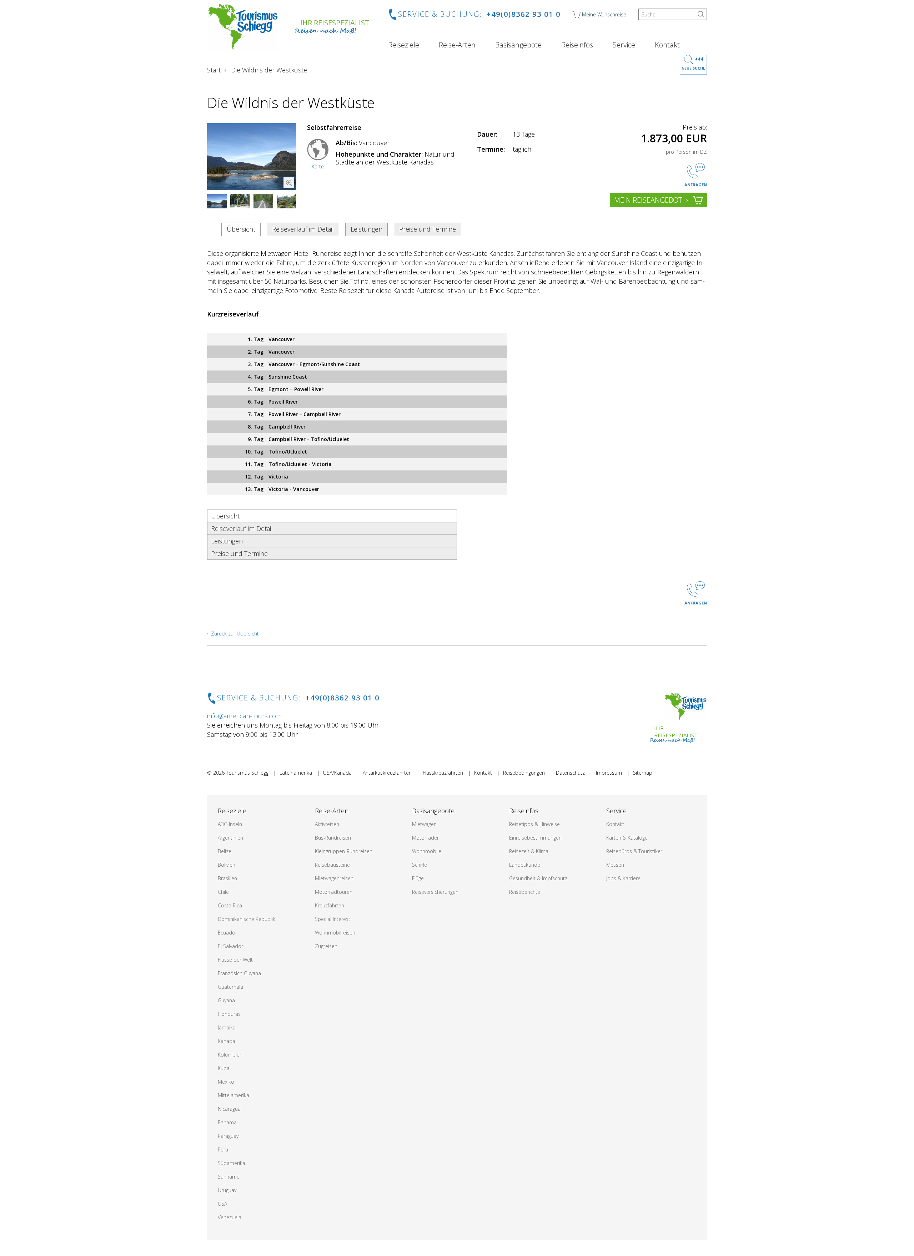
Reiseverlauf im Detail (303, 229)
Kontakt (667, 45)
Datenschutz (570, 772)
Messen (615, 864)
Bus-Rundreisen (333, 837)
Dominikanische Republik (246, 919)
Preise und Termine (427, 229)
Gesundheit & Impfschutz (538, 878)
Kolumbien (230, 1054)
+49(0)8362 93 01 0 (523, 14)
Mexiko (226, 1081)
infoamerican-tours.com (244, 715)
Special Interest (332, 919)
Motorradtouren (333, 891)
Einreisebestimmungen (535, 837)
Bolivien (226, 864)
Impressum (609, 772)
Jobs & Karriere (623, 878)
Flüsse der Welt (235, 959)
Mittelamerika (233, 1095)
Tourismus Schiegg (247, 772)
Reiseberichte (524, 891)
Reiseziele (403, 45)
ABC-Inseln (230, 824)
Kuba (224, 1068)
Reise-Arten (457, 45)
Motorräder (425, 837)
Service (624, 45)
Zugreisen (326, 946)
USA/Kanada (337, 772)
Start (214, 70)
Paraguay (228, 1136)
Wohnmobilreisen (335, 932)
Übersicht (241, 229)
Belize (224, 851)
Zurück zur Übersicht (235, 633)
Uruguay (227, 1190)
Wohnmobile (426, 851)
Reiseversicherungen (435, 891)
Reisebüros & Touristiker (634, 851)
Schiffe (419, 864)
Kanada (226, 1041)
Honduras (229, 1014)
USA (222, 1203)
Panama (227, 1122)
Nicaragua (229, 1108)
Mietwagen (424, 824)
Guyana (226, 1000)
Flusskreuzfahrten (443, 772)
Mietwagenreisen (334, 878)
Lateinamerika (296, 772)
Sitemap (642, 772)
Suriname (229, 1176)
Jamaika (227, 1027)
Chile (223, 891)
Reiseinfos (577, 45)
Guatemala (230, 986)
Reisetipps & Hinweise (534, 824)
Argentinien (230, 837)
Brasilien (227, 878)
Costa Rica (230, 905)
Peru (223, 1149)
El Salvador (230, 946)
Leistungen (366, 229)
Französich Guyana (239, 973)
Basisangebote (518, 45)
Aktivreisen (327, 824)
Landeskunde (524, 864)
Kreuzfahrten (329, 905)
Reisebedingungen (524, 772)
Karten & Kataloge (627, 837)
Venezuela (229, 1217)
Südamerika (231, 1163)
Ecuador (227, 932)
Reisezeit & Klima (528, 851)
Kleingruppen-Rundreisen (343, 851)
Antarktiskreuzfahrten (387, 772)
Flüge (418, 878)
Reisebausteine (332, 864)
